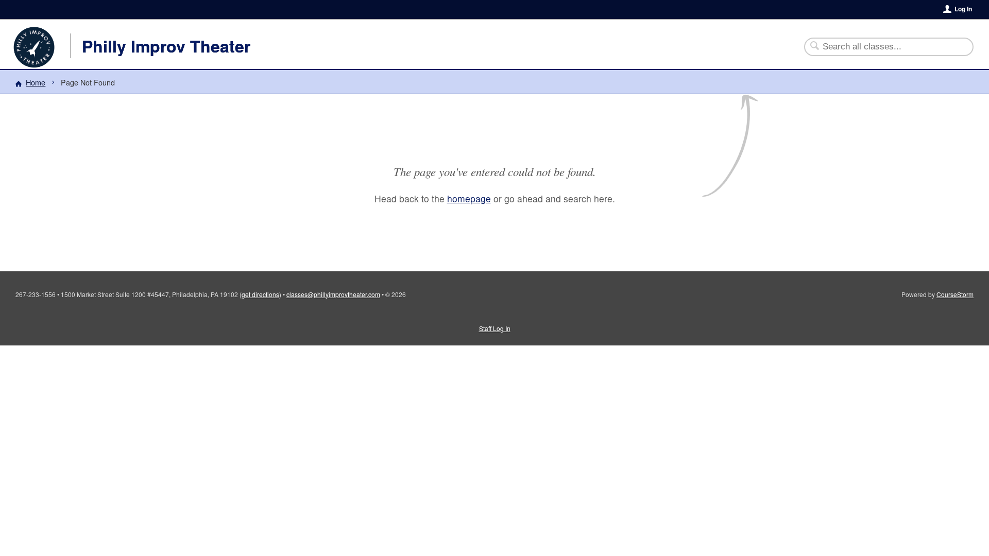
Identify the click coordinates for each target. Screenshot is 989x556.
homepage (469, 198)
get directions (260, 294)
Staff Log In (494, 328)
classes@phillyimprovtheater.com (333, 294)
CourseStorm (955, 294)
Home (35, 82)
